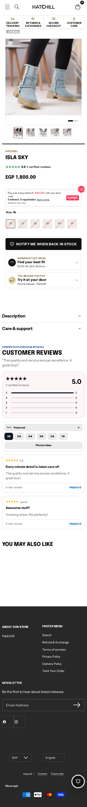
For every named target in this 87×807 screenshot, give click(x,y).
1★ (63, 436)
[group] (18, 132)
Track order (57, 773)
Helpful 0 (75, 487)
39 (49, 224)
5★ (19, 436)
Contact (42, 773)
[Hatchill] (43, 6)
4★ (30, 436)
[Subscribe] (77, 705)
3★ (41, 436)
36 (12, 224)
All (8, 436)
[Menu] (7, 7)
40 (61, 224)
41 (74, 224)
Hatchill (11, 151)
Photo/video (44, 445)
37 (24, 224)
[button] (77, 6)
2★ (52, 436)
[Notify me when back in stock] (78, 781)
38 (37, 224)
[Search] (17, 7)
